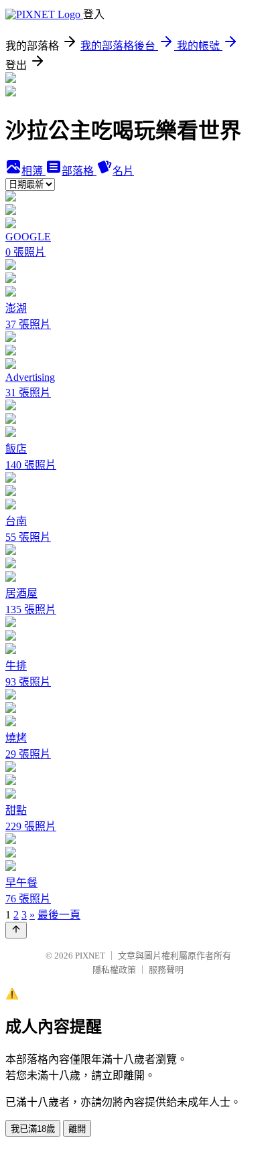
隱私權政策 (114, 970)
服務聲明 (166, 970)
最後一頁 (59, 914)
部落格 (79, 171)
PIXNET (90, 956)
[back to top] (16, 930)
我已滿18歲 (33, 1129)
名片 (123, 171)
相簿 (33, 171)
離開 (77, 1129)
